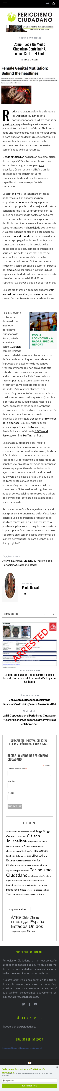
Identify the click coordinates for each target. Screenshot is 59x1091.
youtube (34, 894)
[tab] (19, 909)
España (28, 851)
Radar (14, 111)
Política (21, 885)
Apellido (11, 793)
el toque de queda (20, 236)
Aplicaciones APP (26, 831)
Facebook (10, 856)
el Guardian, (14, 346)
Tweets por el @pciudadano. (19, 1026)
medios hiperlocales (29, 865)
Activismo (8, 560)
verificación (20, 894)
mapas (28, 860)
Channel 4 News (28, 427)
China (23, 836)
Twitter (10, 894)
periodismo (23, 870)
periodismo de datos (35, 876)
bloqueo (11, 269)
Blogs (46, 831)
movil (39, 865)
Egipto (41, 846)
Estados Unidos (40, 850)
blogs (38, 831)
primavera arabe (39, 885)
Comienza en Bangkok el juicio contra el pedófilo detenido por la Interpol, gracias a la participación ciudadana (29, 678)
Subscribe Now (29, 1086)
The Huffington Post (30, 435)
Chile (19, 837)
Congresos (32, 841)
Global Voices (20, 856)
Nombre (11, 781)
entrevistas (20, 851)
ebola (49, 560)
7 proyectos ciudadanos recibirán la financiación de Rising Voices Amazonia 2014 (29, 700)
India (29, 856)
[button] (29, 1071)
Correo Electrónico (17, 768)
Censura (11, 836)
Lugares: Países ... (18, 909)
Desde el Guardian (13, 156)
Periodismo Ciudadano (29, 38)
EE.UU (36, 846)
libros (22, 861)
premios (28, 885)
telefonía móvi (14, 193)
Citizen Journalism (34, 560)
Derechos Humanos (27, 115)
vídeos (28, 894)
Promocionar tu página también (31, 1048)
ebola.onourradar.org (43, 282)
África (18, 560)
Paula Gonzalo (31, 59)
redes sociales (14, 889)
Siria (47, 890)
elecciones (10, 851)
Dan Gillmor (42, 842)
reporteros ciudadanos (34, 889)
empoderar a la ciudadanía (17, 202)
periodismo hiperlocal (22, 880)
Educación (28, 846)
